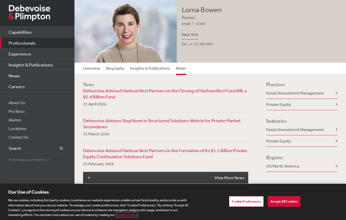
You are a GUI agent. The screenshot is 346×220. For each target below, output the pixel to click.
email (186, 23)
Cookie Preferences (246, 201)
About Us (17, 102)
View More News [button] (229, 177)
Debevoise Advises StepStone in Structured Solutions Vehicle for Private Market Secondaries (162, 123)
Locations (17, 128)
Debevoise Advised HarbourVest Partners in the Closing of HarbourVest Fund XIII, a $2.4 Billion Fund (165, 93)
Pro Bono (17, 111)
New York (190, 34)
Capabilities (20, 32)
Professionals (22, 43)
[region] (173, 202)
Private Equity (278, 104)
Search (58, 148)
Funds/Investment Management (295, 93)
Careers (17, 86)
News (14, 75)
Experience (20, 54)
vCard (200, 23)
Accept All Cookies (284, 201)
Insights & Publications (31, 64)
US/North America (282, 166)
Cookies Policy (127, 215)
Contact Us (19, 137)
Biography (115, 68)
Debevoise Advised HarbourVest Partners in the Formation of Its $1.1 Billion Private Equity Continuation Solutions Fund (165, 153)
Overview (91, 68)
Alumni (15, 119)
